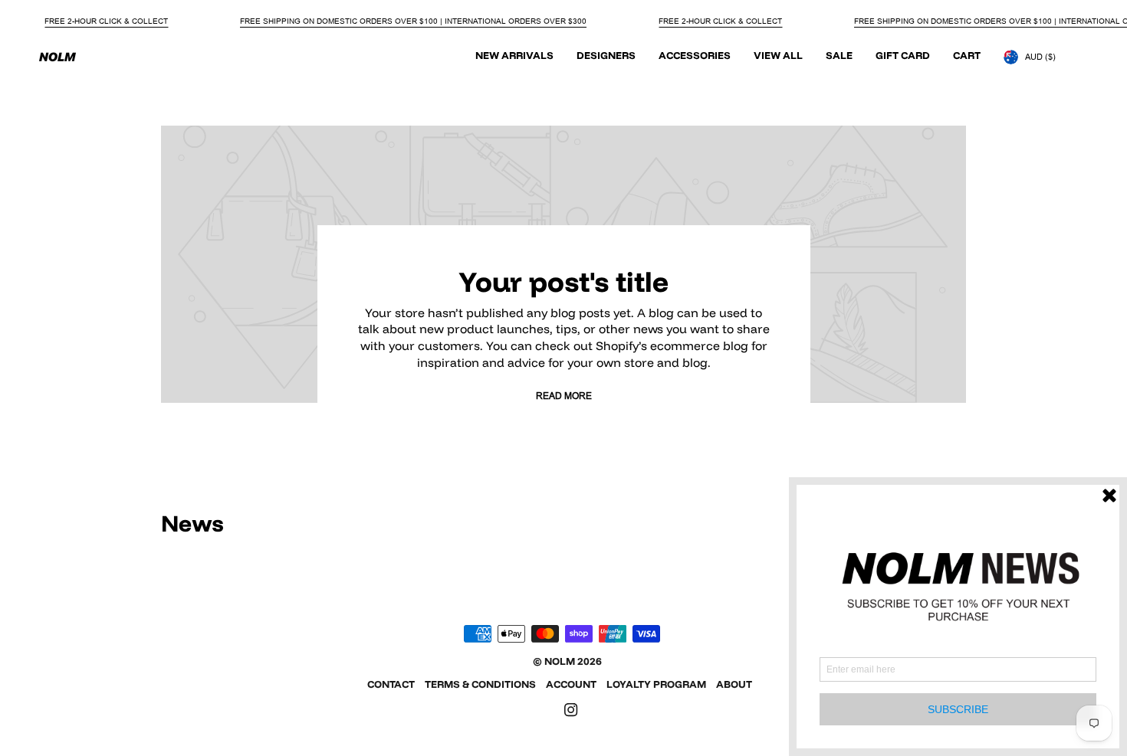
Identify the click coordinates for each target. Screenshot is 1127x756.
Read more (564, 396)
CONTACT (391, 684)
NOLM (559, 661)
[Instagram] (571, 710)
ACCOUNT (571, 684)
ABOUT (734, 684)
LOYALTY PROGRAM (656, 684)
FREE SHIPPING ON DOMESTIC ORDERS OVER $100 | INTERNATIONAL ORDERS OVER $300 (413, 21)
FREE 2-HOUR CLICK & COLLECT (106, 21)
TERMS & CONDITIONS (480, 684)
